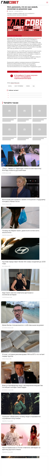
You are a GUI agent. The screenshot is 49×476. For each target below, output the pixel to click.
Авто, (3, 266)
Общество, (4, 235)
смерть (28, 86)
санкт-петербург (18, 86)
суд (34, 86)
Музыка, (4, 204)
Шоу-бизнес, (5, 327)
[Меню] (46, 2)
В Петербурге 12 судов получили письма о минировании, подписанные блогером (25, 77)
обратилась (37, 38)
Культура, (4, 297)
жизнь (10, 86)
